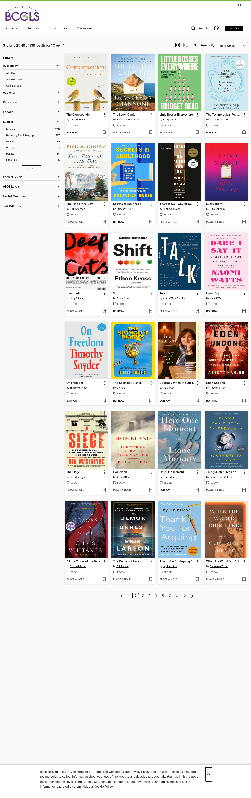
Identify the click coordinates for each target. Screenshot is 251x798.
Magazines (85, 28)
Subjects (11, 28)
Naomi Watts (217, 298)
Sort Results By (204, 45)
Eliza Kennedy (217, 209)
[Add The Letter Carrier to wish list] (150, 132)
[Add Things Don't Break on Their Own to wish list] (243, 490)
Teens (66, 28)
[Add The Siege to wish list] (104, 490)
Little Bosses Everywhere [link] (176, 115)
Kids (53, 28)
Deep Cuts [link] (73, 293)
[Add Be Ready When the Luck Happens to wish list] (197, 401)
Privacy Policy (140, 772)
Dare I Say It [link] (214, 293)
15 (184, 596)
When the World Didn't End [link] (224, 561)
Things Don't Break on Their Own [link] (224, 472)
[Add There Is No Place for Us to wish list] (197, 222)
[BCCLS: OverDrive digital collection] (22, 13)
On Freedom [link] (74, 383)
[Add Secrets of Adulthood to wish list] (150, 222)
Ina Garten (168, 387)
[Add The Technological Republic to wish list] (243, 132)
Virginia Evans (77, 119)
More (31, 168)
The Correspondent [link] (79, 115)
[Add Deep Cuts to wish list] (104, 311)
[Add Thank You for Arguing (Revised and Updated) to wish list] (197, 579)
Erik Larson (122, 566)
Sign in (234, 28)
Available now (14, 79)
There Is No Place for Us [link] (176, 204)
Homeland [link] (120, 472)
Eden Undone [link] (215, 383)
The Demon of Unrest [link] (127, 561)
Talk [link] (162, 293)
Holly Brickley (77, 298)
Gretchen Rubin (124, 209)
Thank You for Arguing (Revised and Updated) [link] (178, 561)
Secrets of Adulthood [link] (127, 204)
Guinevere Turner (219, 566)
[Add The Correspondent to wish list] (104, 132)
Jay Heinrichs (170, 566)
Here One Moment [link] (172, 472)
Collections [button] (32, 28)
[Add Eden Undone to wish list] (243, 401)
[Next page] (192, 595)
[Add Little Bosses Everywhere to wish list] (197, 132)
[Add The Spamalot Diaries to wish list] (150, 401)
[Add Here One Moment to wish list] (197, 490)
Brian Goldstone (171, 209)
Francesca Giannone (127, 119)
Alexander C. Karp (219, 119)
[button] (199, 29)
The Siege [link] (73, 472)
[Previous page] (122, 595)
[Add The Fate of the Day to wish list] (104, 222)
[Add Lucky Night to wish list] (243, 222)
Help (239, 5)
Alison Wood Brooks (174, 298)
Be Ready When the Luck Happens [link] (178, 383)
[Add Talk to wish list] (197, 311)
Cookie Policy (103, 787)
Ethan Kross (122, 298)
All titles (10, 73)
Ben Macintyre (77, 477)
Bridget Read (170, 119)
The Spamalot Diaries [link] (127, 383)
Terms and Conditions (109, 772)
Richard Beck (123, 477)
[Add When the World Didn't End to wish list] (243, 579)
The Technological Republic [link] (224, 115)
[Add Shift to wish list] (150, 311)
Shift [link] (116, 293)
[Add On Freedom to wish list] (104, 401)
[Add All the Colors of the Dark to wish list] (104, 579)
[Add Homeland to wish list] (150, 490)
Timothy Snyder (78, 387)
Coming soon (13, 85)
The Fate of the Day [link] (79, 204)
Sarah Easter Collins (221, 477)
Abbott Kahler (217, 387)
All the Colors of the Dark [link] (83, 561)
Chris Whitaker (78, 566)
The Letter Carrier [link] (124, 115)
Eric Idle (120, 387)
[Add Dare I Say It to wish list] (243, 311)
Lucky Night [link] (214, 204)
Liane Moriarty (171, 477)
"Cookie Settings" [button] (94, 782)
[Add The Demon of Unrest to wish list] (150, 579)
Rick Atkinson (77, 209)
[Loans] (217, 29)
